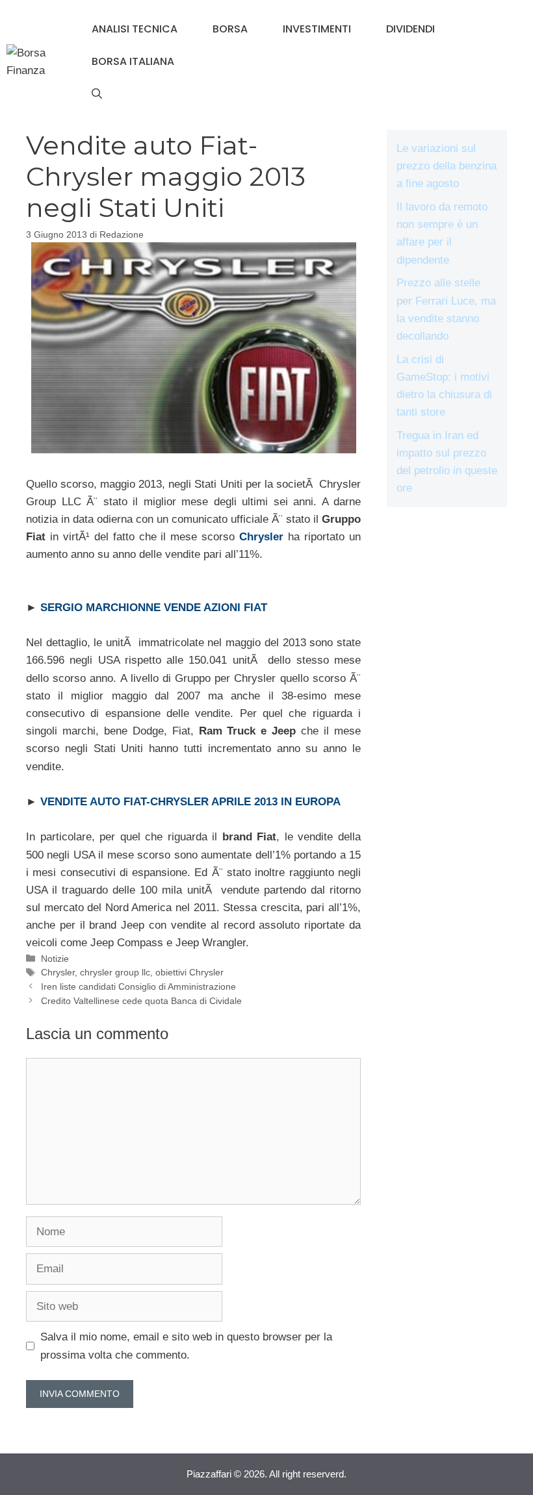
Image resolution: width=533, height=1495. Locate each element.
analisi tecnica (134, 28)
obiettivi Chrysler (189, 972)
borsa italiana (133, 61)
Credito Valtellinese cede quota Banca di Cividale (141, 1001)
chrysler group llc (115, 972)
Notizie (55, 958)
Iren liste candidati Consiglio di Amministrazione (138, 986)
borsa (230, 28)
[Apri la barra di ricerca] (97, 94)
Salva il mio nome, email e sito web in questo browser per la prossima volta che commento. (186, 1346)
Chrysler (58, 972)
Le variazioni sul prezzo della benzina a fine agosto (446, 166)
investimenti (317, 28)
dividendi (410, 28)
